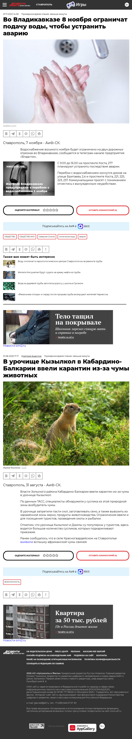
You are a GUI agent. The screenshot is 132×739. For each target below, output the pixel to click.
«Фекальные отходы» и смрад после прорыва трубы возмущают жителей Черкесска (63, 294)
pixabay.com (9, 125)
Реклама (75, 651)
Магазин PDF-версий (94, 651)
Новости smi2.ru (14, 345)
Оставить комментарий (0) (103, 210)
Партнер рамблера (56, 726)
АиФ (24, 467)
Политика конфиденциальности (102, 659)
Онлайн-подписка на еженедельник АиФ (48, 655)
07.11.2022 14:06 (11, 14)
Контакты (101, 655)
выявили (26, 542)
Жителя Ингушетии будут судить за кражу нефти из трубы (49, 272)
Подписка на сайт (84, 655)
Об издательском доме (39, 651)
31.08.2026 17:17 (11, 356)
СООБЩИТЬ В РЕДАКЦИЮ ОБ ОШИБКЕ (45, 663)
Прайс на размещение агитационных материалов (54, 659)
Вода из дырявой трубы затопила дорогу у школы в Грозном (50, 283)
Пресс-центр (61, 651)
